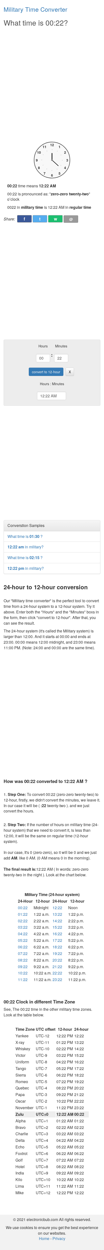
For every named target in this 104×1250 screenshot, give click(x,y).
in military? (25, 547)
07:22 (23, 953)
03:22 (23, 927)
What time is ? (25, 536)
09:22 (23, 966)
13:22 (57, 914)
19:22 (57, 953)
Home (44, 1238)
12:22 (57, 907)
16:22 (57, 933)
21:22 (57, 966)
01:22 (23, 914)
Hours (43, 346)
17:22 (57, 940)
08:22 (23, 960)
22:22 (57, 973)
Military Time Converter (35, 9)
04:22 (23, 933)
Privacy (58, 1238)
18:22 (57, 947)
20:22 (57, 960)
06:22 (23, 947)
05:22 (23, 940)
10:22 (23, 973)
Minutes (61, 346)
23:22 (57, 979)
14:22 (57, 921)
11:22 (23, 979)
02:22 (23, 921)
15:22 (57, 927)
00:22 (23, 907)
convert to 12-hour (46, 371)
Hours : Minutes (52, 383)
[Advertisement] (52, 84)
